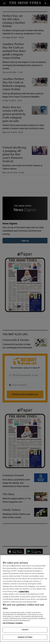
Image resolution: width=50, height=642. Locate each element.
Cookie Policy (24, 591)
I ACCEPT (25, 630)
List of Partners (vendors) (13, 623)
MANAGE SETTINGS (25, 637)
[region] (25, 598)
